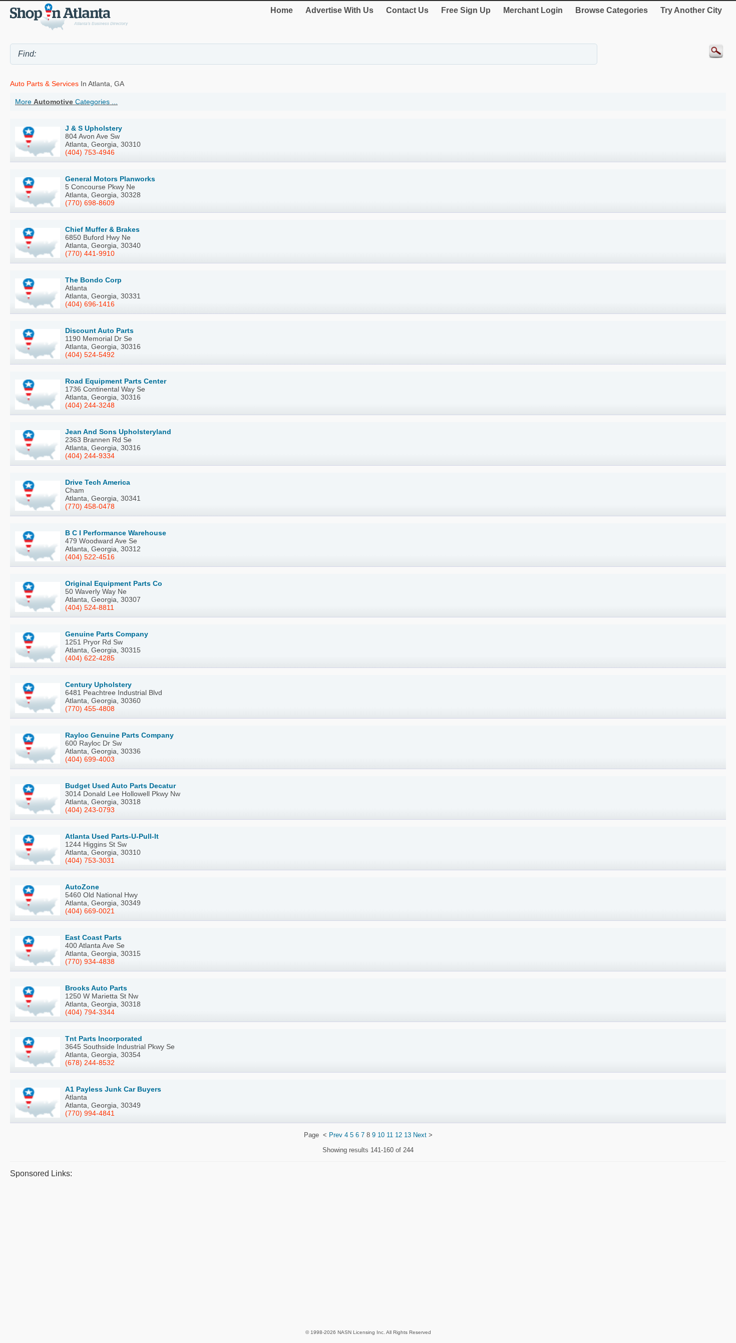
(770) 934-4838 (90, 961)
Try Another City (691, 10)
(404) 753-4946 (90, 152)
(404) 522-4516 (90, 557)
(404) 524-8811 (89, 607)
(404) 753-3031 (90, 860)
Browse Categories (611, 10)
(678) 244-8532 (90, 1063)
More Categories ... (66, 102)
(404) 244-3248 (90, 405)
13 (407, 1135)
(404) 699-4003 (90, 759)
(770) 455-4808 (90, 709)
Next (420, 1135)
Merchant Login (533, 10)
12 (398, 1135)
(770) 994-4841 (90, 1113)
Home (281, 10)
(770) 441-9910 (90, 253)
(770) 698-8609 (90, 203)
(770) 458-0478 (90, 506)
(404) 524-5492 (90, 355)
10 (381, 1135)
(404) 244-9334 (90, 456)
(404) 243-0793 (90, 810)
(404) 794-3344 (90, 1012)
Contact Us (407, 10)
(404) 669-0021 (90, 911)
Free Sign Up (466, 10)
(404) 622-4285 (90, 658)
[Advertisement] (310, 1253)
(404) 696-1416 (90, 304)
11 (390, 1135)
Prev (335, 1135)
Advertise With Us (339, 10)
